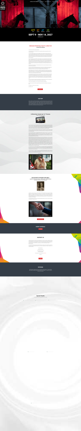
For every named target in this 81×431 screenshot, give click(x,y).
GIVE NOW (40, 258)
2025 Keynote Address (40, 219)
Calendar (41, 1)
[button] (39, 167)
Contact (56, 1)
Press (53, 1)
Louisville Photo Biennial (34, 1)
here (42, 153)
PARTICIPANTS (40, 89)
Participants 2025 (48, 1)
